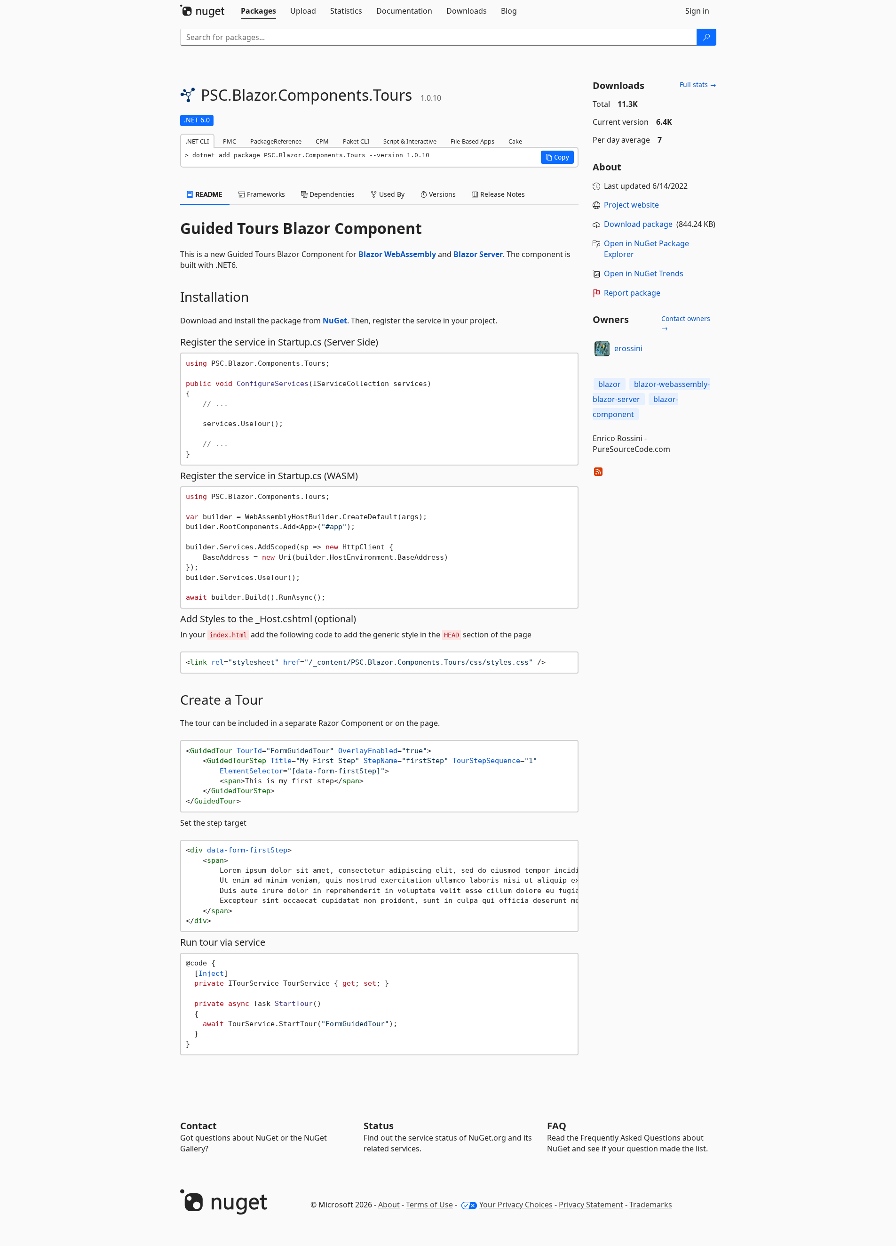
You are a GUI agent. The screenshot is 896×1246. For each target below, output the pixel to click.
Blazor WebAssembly (397, 254)
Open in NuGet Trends (643, 273)
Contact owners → (685, 323)
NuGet (335, 320)
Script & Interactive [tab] (409, 141)
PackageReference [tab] (275, 141)
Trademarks (650, 1204)
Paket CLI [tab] (356, 141)
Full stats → (698, 84)
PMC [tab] (229, 141)
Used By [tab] (390, 194)
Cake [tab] (515, 141)
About (389, 1204)
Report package (632, 293)
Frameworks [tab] (265, 194)
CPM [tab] (322, 141)
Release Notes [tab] (501, 194)
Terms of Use (429, 1204)
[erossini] (602, 348)
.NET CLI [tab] (197, 141)
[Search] (706, 37)
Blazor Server (478, 254)
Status (379, 1125)
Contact (198, 1125)
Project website (631, 205)
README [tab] (208, 194)
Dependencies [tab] (331, 194)
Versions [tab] (441, 194)
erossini (628, 348)
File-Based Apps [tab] (472, 141)
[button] (557, 157)
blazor (609, 384)
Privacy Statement (591, 1204)
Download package (638, 224)
